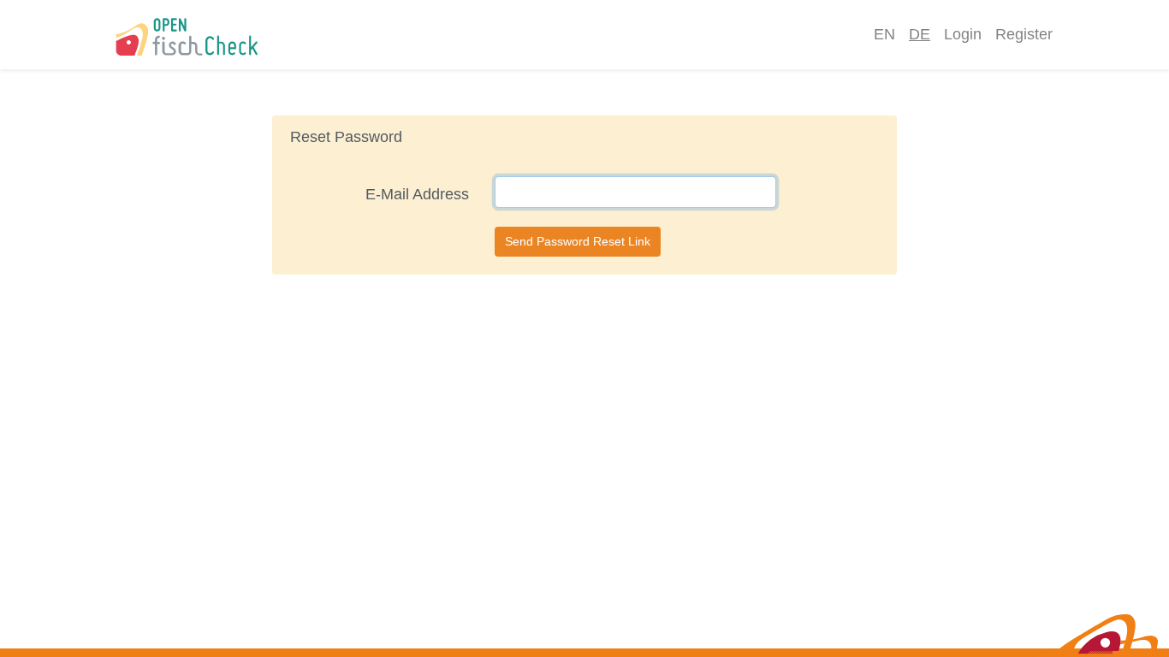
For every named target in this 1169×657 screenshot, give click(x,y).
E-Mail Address (417, 194)
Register (1024, 34)
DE (919, 34)
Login (963, 34)
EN (884, 34)
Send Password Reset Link (577, 241)
